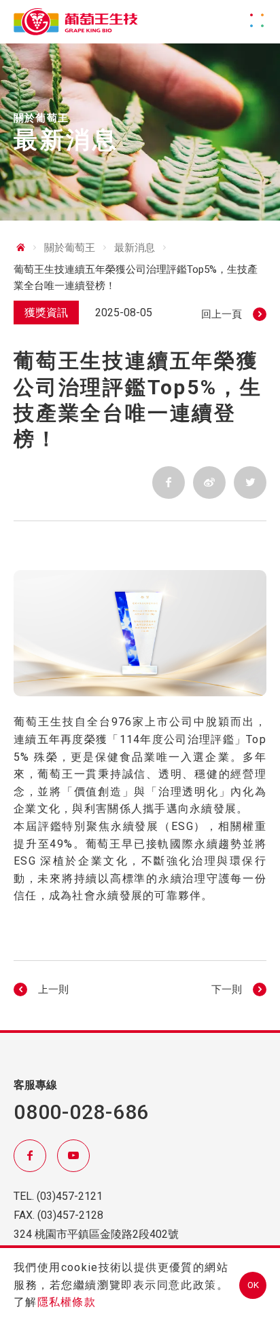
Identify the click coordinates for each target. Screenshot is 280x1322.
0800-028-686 (81, 1112)
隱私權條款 (66, 1302)
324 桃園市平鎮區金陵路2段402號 (96, 1234)
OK (253, 1285)
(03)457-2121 (70, 1196)
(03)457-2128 (70, 1215)
